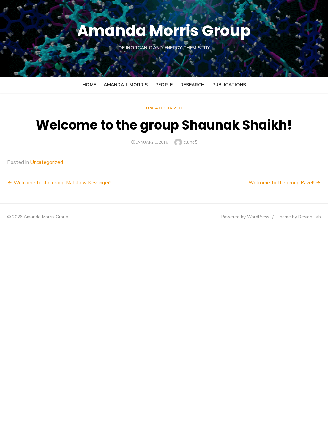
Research (192, 85)
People (164, 85)
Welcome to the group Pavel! (281, 183)
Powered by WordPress (245, 217)
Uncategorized (164, 108)
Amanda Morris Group (164, 30)
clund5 (190, 142)
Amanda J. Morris (126, 85)
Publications (229, 85)
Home (89, 85)
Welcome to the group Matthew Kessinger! (62, 183)
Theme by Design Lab (298, 217)
